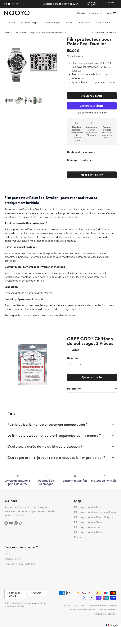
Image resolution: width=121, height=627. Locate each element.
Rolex (12, 22)
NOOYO (17, 603)
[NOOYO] (17, 13)
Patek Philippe (52, 22)
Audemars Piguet (30, 22)
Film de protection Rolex (88, 507)
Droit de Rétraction (107, 609)
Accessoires (84, 22)
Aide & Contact (104, 22)
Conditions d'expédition (105, 613)
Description (74, 388)
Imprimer (79, 605)
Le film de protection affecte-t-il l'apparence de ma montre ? (54, 435)
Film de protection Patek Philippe (93, 517)
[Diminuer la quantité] (69, 364)
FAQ (7, 554)
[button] (113, 625)
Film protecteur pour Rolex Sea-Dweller (47, 32)
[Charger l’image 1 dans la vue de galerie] (32, 65)
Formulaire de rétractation (19, 564)
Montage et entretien (80, 160)
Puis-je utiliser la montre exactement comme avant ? (47, 424)
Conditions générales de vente (102, 605)
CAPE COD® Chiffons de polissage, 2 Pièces (90, 341)
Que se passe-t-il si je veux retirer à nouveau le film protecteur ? (56, 457)
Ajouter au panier (91, 96)
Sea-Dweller (20, 32)
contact (68, 605)
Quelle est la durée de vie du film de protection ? (44, 446)
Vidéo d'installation (91, 175)
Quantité (72, 358)
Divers (77, 537)
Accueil (8, 32)
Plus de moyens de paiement (92, 113)
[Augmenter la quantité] (81, 364)
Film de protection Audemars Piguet (95, 512)
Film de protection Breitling (90, 532)
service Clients (13, 559)
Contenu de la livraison (81, 152)
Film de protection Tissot (88, 527)
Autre (69, 22)
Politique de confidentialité (82, 609)
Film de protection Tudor (88, 522)
